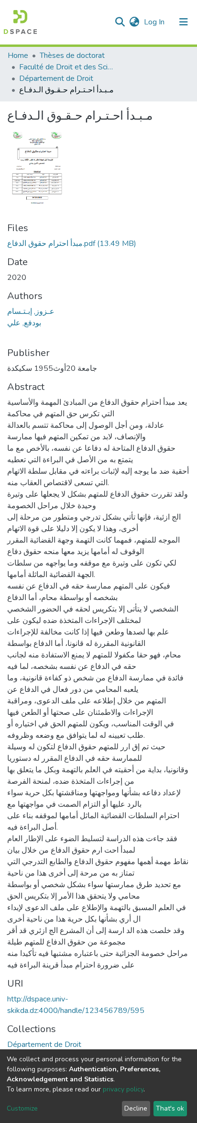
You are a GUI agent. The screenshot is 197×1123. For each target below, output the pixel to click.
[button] (134, 22)
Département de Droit (56, 78)
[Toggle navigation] (183, 22)
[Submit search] (119, 22)
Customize (22, 1108)
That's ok (170, 1108)
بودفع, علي (24, 323)
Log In (155, 22)
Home (18, 55)
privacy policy (123, 1089)
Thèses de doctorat (72, 55)
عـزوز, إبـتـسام (31, 311)
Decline (135, 1108)
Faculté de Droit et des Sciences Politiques (67, 67)
